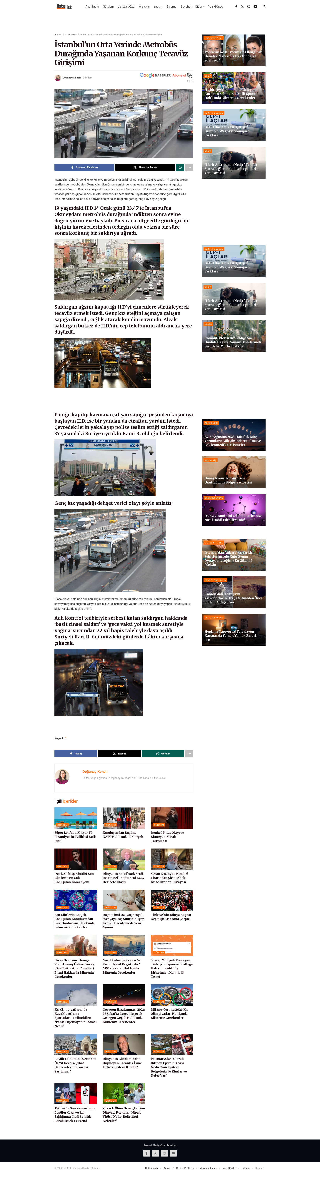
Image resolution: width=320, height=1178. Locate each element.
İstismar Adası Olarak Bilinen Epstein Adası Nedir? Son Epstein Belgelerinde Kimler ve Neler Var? (169, 1067)
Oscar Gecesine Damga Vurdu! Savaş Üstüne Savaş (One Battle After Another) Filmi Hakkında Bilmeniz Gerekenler (74, 968)
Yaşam (158, 6)
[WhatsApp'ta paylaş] (180, 167)
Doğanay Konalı (72, 77)
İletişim (259, 1168)
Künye (167, 1168)
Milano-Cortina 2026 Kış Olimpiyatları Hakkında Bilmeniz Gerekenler (169, 1014)
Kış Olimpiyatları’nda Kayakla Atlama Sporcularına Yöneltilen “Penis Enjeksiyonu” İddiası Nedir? (75, 1018)
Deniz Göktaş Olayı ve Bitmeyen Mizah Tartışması (167, 837)
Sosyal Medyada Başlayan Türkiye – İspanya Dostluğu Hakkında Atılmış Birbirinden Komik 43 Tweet (172, 968)
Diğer (198, 6)
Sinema (171, 6)
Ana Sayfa (92, 6)
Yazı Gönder (216, 6)
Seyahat (186, 6)
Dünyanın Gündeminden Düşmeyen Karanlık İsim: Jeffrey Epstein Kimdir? (122, 1063)
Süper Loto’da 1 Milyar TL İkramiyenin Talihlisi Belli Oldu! (75, 837)
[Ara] (264, 6)
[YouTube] (255, 6)
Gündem (108, 6)
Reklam (245, 1168)
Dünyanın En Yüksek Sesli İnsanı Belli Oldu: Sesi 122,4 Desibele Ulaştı (123, 878)
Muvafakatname (208, 1168)
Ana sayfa (59, 34)
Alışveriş (144, 6)
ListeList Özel (126, 6)
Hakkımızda (151, 1168)
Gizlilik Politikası (185, 1168)
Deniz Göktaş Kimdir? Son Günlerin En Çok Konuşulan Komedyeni (74, 878)
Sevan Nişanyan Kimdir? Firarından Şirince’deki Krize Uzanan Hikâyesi (169, 878)
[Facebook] (236, 6)
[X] (242, 6)
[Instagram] (248, 6)
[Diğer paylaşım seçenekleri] (189, 167)
